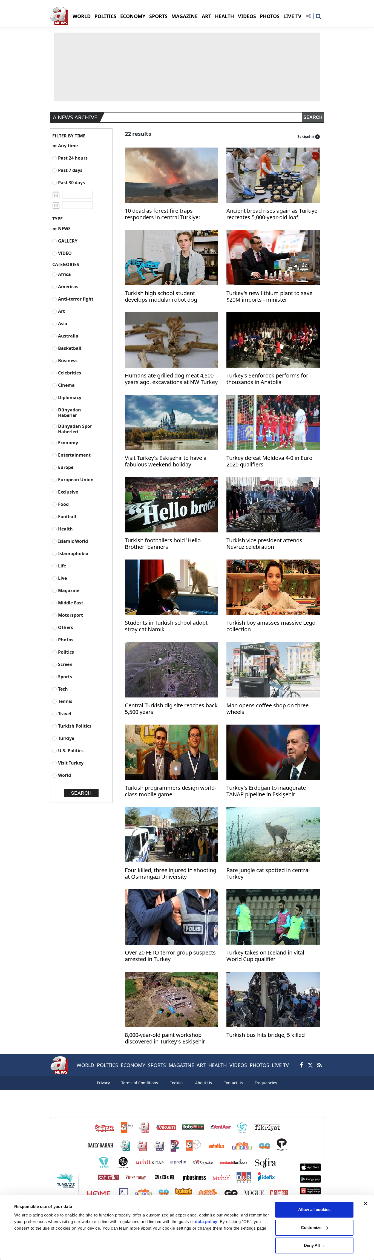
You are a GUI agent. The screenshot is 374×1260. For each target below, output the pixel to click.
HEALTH (224, 16)
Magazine (68, 590)
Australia (68, 336)
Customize (311, 1227)
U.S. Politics (71, 750)
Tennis (65, 701)
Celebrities (69, 373)
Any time (68, 145)
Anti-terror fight (75, 299)
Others (65, 627)
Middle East (70, 603)
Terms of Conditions (139, 1082)
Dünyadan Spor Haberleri (75, 428)
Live (62, 578)
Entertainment (74, 455)
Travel (64, 713)
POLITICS (105, 16)
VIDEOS (247, 16)
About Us (203, 1082)
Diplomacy (69, 397)
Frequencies (266, 1082)
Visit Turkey (71, 763)
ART (206, 16)
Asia (62, 323)
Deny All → (314, 1245)
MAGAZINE (184, 16)
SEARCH (313, 117)
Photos (65, 639)
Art (61, 311)
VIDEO (65, 253)
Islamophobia (73, 553)
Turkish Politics (74, 726)
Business (67, 360)
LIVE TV (292, 16)
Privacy (103, 1082)
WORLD (82, 16)
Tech (63, 689)
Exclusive (68, 492)
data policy (206, 1221)
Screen (65, 664)
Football (67, 516)
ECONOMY (132, 16)
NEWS (64, 228)
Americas (68, 286)
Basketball (69, 348)
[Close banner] (365, 1204)
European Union (76, 479)
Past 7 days (70, 170)
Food (63, 504)
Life (62, 566)
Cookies (176, 1082)
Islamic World (73, 541)
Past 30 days (71, 182)
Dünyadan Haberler (69, 412)
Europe (65, 467)
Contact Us (233, 1082)
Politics (66, 652)
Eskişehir (305, 136)
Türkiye (66, 738)
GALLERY (67, 241)
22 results (138, 133)
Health (65, 529)
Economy (68, 442)
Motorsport (70, 615)
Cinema (66, 385)
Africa (64, 274)
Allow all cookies (314, 1209)
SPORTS (158, 16)
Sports (65, 676)
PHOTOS (270, 16)
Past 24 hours (73, 158)
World (64, 775)
